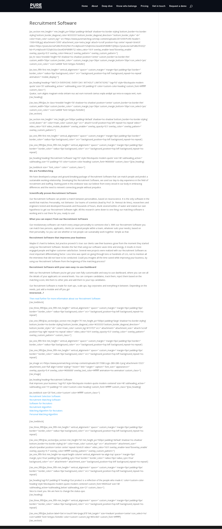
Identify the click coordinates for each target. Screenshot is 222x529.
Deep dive (107, 6)
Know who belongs (126, 6)
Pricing (144, 6)
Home (85, 6)
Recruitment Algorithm (40, 407)
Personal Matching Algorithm (43, 414)
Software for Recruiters (40, 403)
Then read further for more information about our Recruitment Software (64, 298)
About (95, 6)
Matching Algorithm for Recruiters (46, 410)
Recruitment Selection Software (44, 396)
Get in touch (158, 6)
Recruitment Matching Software (45, 399)
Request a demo (178, 6)
